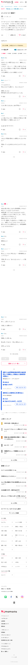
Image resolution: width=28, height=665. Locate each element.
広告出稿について (5, 623)
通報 (2, 35)
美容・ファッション (19, 536)
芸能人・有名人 (19, 526)
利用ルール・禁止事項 (6, 588)
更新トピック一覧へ (14, 363)
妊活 (2, 558)
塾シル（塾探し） (5, 651)
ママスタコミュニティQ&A (7, 591)
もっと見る (14, 460)
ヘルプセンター (4, 618)
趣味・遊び (4, 545)
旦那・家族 (4, 531)
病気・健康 (4, 535)
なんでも (3, 522)
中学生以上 (4, 566)
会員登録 (16, 2)
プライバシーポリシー (6, 634)
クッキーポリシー (5, 637)
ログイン (22, 2)
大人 (2, 549)
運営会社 (3, 626)
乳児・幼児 (4, 562)
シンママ (17, 566)
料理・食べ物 (18, 531)
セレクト (3, 575)
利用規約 (3, 632)
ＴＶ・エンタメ (5, 526)
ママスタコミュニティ (6, 648)
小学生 (17, 562)
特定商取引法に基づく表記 (6, 640)
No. (2, 58)
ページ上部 (14, 657)
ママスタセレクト (5, 646)
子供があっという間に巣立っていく (14, 9)
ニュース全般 (18, 522)
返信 (4, 76)
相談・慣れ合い (19, 545)
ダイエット (4, 541)
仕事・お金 (18, 541)
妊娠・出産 (18, 558)
